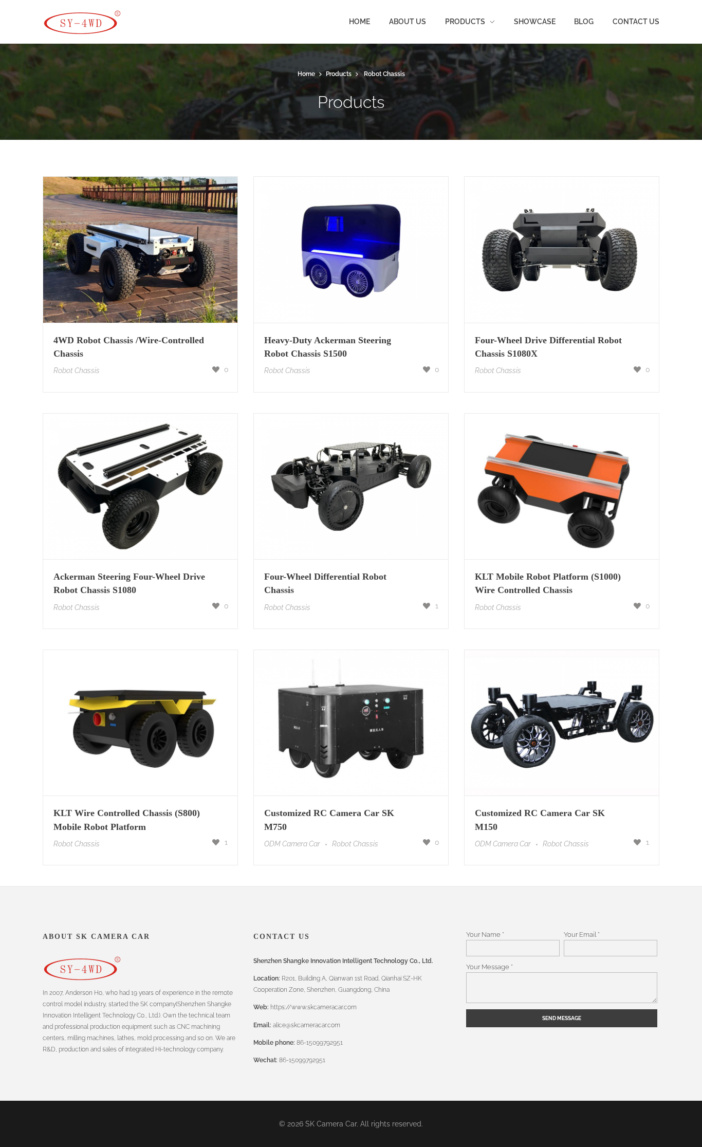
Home (306, 74)
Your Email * (582, 934)
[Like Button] (216, 369)
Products (339, 74)
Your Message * (489, 967)
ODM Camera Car (292, 844)
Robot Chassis (76, 370)
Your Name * (485, 934)
